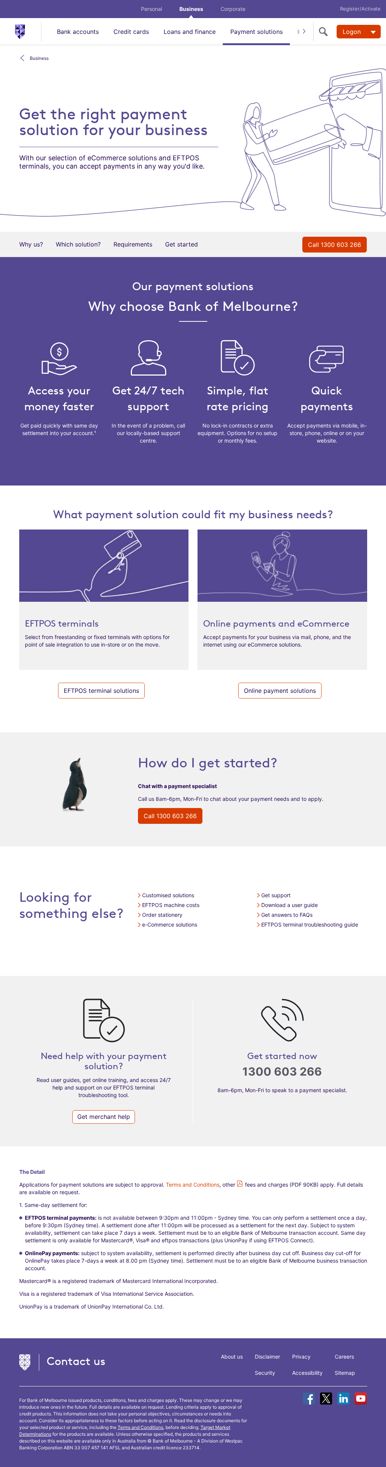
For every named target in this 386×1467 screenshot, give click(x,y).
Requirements (132, 244)
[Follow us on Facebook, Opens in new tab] (309, 1398)
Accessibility (307, 1373)
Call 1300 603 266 (334, 244)
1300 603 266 (282, 1072)
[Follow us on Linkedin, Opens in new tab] (343, 1398)
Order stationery (162, 915)
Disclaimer (267, 1356)
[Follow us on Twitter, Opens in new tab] (326, 1398)
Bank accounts (78, 31)
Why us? (31, 244)
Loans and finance (190, 31)
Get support (276, 895)
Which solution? (78, 244)
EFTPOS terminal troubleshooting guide (309, 924)
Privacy (301, 1356)
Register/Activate (360, 9)
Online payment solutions (280, 690)
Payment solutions (256, 31)
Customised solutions (168, 895)
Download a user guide (289, 905)
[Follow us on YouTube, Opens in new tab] (361, 1398)
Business (191, 9)
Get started (181, 244)
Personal (151, 9)
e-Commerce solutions (169, 924)
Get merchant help (103, 1116)
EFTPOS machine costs (170, 905)
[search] (325, 31)
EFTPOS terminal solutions (101, 690)
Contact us (76, 1361)
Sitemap (345, 1373)
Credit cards (131, 31)
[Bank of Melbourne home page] (28, 31)
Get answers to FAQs (286, 915)
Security (265, 1373)
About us (232, 1356)
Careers (344, 1356)
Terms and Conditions (192, 1184)
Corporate (233, 9)
